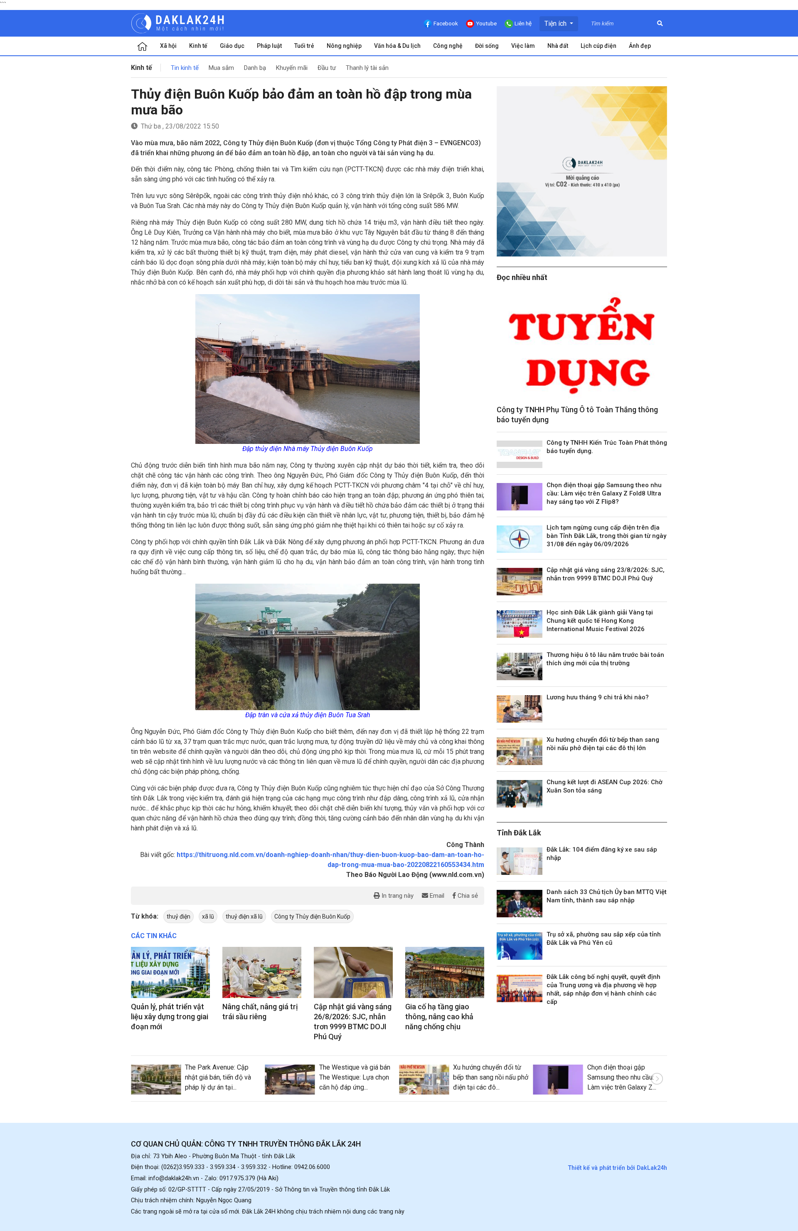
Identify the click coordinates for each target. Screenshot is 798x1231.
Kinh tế (198, 45)
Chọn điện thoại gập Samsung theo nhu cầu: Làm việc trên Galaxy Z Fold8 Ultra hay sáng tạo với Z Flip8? (604, 493)
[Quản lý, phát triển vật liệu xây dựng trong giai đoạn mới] (170, 972)
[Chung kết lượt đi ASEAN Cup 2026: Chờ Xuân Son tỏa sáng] (519, 793)
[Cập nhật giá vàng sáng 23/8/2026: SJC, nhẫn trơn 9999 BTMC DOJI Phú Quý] (519, 581)
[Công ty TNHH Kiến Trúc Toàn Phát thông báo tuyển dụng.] (519, 454)
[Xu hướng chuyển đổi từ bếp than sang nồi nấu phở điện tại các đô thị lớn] (519, 751)
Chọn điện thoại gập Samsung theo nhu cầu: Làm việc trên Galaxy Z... (621, 1077)
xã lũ (208, 916)
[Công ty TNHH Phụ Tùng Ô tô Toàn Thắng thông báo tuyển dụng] (582, 345)
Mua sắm (221, 68)
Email (436, 895)
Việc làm (523, 45)
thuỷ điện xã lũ (244, 916)
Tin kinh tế (185, 68)
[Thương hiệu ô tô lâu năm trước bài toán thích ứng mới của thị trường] (519, 666)
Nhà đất (557, 45)
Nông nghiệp (344, 45)
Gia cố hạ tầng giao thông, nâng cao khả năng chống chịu (439, 1016)
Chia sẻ (467, 895)
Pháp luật (269, 45)
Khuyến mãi (292, 68)
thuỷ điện (178, 916)
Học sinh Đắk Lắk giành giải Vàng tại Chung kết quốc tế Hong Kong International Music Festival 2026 (600, 621)
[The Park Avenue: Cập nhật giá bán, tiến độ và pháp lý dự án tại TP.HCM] (156, 1080)
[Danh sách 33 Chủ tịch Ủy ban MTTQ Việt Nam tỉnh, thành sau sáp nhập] (519, 903)
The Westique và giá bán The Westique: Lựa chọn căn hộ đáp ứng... (354, 1077)
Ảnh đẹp (640, 45)
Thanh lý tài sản (367, 68)
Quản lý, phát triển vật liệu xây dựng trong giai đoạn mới (169, 1016)
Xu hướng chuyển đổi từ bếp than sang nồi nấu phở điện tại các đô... (490, 1077)
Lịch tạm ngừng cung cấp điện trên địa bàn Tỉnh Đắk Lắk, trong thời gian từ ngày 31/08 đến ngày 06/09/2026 (606, 536)
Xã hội (168, 45)
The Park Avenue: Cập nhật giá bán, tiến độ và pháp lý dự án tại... (218, 1077)
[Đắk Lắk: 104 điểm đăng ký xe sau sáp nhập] (519, 861)
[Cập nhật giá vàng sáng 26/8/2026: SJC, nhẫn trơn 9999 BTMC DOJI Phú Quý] (353, 972)
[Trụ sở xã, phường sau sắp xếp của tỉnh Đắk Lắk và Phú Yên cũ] (519, 946)
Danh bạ (255, 68)
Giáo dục (232, 45)
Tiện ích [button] (556, 23)
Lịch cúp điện (598, 45)
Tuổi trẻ (304, 45)
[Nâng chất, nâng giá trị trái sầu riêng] (261, 972)
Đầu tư (327, 68)
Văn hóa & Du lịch (397, 45)
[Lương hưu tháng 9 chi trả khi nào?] (519, 709)
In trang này (397, 895)
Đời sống (487, 45)
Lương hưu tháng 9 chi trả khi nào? (598, 697)
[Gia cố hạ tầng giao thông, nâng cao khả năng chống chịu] (444, 972)
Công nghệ (448, 45)
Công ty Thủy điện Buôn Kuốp (312, 916)
